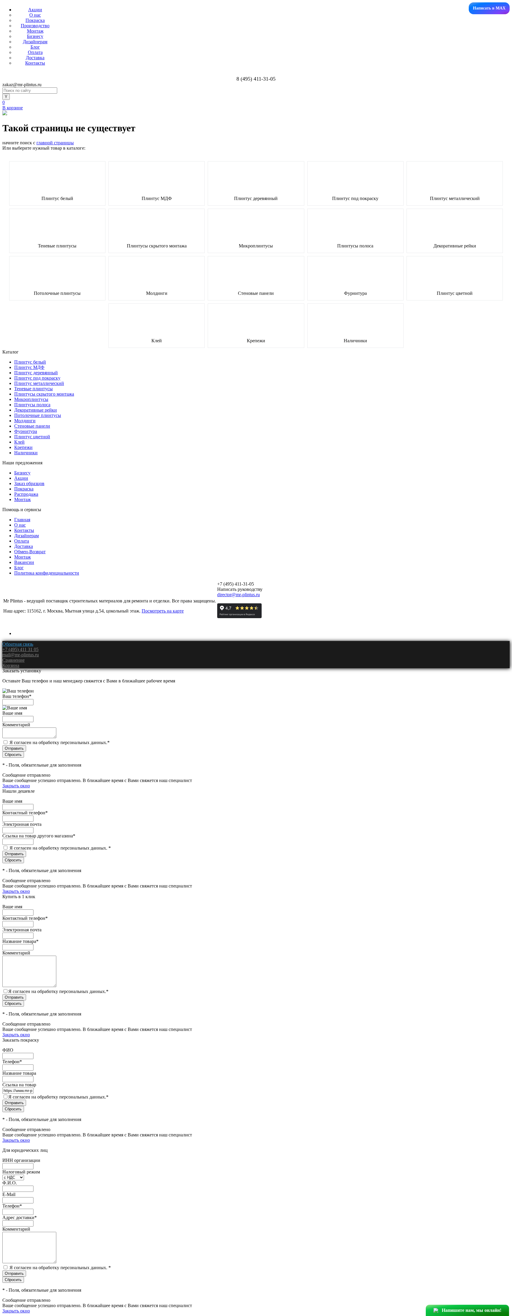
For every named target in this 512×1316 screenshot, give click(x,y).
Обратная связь (17, 644)
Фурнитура (355, 293)
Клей (156, 340)
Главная (22, 519)
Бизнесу (35, 36)
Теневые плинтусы (57, 246)
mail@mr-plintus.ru (20, 654)
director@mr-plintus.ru (238, 594)
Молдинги (156, 293)
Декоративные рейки (454, 246)
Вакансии (24, 562)
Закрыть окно (16, 785)
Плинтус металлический (455, 198)
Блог (35, 46)
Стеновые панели (256, 293)
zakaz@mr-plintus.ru (21, 84)
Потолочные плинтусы (57, 293)
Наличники (355, 340)
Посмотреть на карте (163, 610)
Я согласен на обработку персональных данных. (59, 742)
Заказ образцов (29, 483)
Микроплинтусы (256, 246)
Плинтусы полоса (355, 246)
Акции (35, 9)
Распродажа (26, 494)
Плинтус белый (57, 198)
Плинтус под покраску (355, 198)
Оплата (35, 52)
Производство (35, 25)
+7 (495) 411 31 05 (20, 649)
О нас (35, 14)
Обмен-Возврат (30, 551)
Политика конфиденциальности (46, 572)
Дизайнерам (35, 41)
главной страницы (55, 142)
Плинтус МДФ (157, 198)
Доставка (35, 57)
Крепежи (256, 340)
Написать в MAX (489, 8)
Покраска (35, 20)
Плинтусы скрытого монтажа (157, 246)
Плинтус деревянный (256, 198)
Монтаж (35, 30)
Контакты (35, 62)
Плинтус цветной (455, 293)
